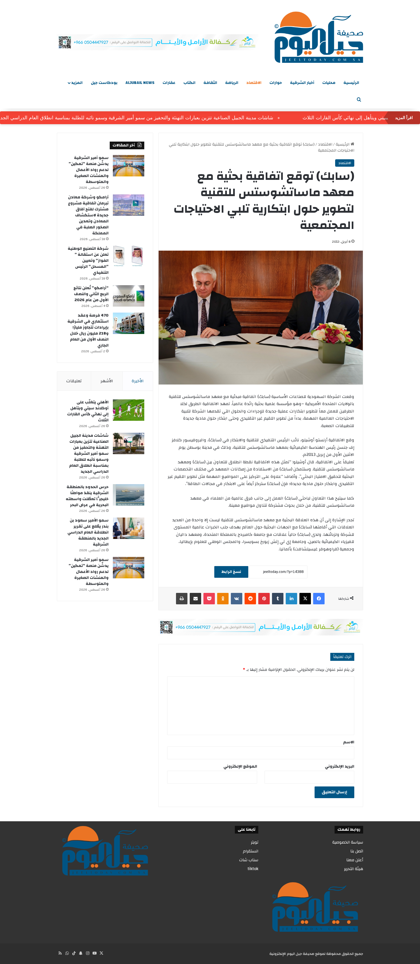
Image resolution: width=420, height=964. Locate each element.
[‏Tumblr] (277, 598)
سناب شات (248, 860)
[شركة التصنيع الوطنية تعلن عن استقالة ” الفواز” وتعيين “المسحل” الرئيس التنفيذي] (128, 256)
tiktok (252, 869)
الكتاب (189, 82)
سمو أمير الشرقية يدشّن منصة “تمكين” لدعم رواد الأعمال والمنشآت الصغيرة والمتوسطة (89, 170)
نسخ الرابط (231, 571)
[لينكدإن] (291, 598)
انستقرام (250, 851)
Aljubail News (140, 82)
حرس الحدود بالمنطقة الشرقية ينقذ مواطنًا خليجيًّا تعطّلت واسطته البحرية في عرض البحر (87, 496)
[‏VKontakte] (236, 598)
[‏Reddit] (250, 598)
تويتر (254, 842)
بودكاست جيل (104, 82)
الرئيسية (351, 82)
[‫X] (305, 598)
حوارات (275, 82)
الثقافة (210, 82)
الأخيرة (138, 381)
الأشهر (107, 381)
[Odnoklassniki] (223, 598)
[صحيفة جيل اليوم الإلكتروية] (319, 37)
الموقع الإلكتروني (240, 766)
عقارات (169, 82)
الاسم (348, 742)
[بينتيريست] (264, 598)
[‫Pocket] (209, 598)
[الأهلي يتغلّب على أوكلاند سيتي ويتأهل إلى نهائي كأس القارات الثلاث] (128, 410)
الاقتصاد (253, 82)
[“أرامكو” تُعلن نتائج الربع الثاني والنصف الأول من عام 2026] (128, 296)
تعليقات (74, 381)
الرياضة (231, 82)
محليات (328, 82)
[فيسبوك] (319, 598)
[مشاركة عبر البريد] (195, 598)
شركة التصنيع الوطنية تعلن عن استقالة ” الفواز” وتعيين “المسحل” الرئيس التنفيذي (88, 260)
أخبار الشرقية (302, 82)
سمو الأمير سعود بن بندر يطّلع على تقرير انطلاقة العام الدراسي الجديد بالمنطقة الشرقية (88, 532)
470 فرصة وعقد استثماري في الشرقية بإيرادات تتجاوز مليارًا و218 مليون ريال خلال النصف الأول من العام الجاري (88, 330)
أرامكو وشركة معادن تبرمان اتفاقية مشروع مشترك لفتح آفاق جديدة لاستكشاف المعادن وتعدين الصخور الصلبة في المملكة (88, 215)
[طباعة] (181, 598)
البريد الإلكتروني (339, 766)
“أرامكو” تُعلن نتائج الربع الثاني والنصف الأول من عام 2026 (91, 294)
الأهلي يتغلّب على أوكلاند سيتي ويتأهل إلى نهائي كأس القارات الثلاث (88, 411)
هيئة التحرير (353, 869)
